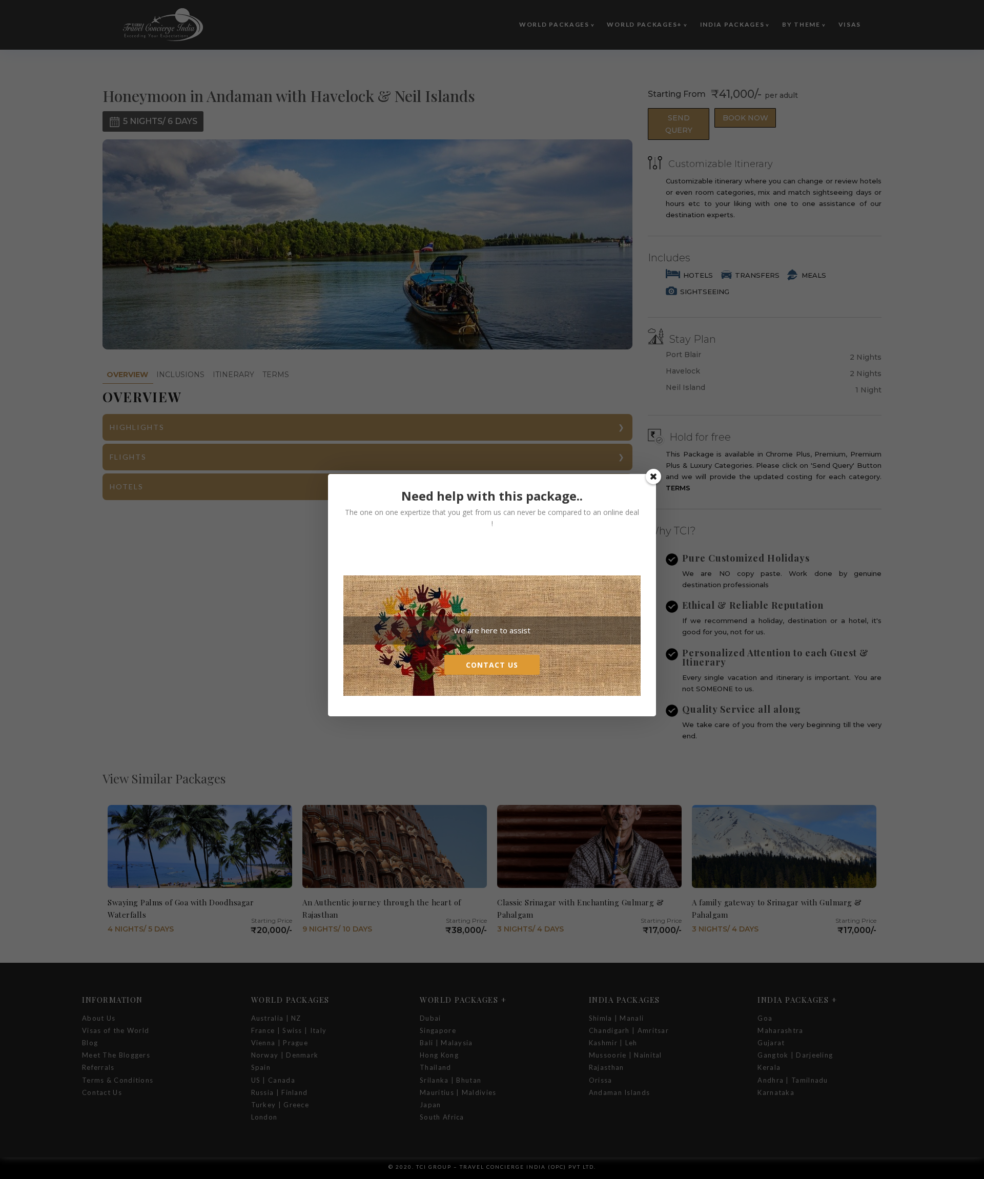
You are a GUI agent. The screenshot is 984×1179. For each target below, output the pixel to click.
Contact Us (492, 665)
